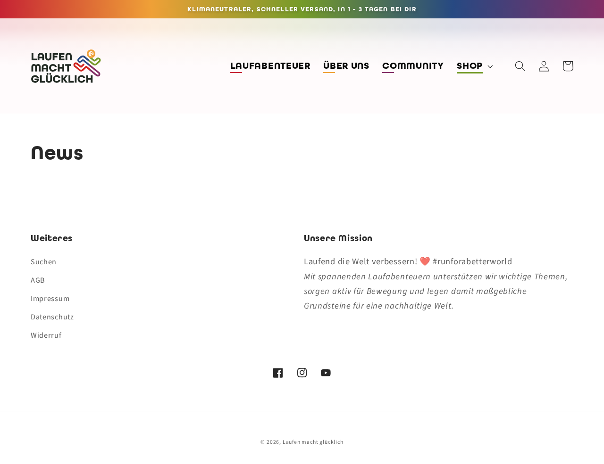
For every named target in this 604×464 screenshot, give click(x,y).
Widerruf (46, 335)
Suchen (44, 262)
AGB (38, 280)
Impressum (50, 298)
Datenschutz (52, 317)
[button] (473, 66)
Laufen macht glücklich (313, 442)
